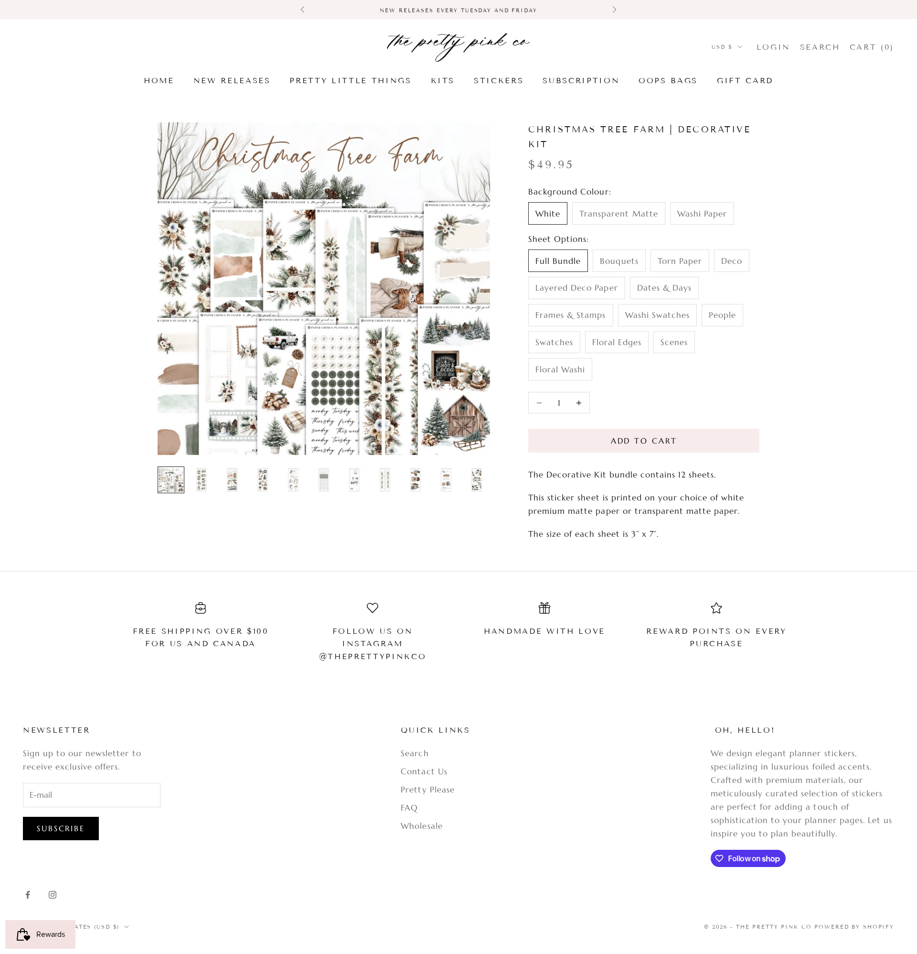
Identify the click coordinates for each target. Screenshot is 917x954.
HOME (159, 80)
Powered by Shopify (854, 926)
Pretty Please (427, 789)
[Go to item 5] (293, 479)
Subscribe (61, 828)
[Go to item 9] (415, 479)
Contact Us (424, 771)
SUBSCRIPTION (581, 80)
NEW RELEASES (232, 80)
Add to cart (644, 440)
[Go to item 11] (476, 479)
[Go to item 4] (262, 479)
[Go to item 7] (354, 479)
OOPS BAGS (668, 80)
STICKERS (498, 80)
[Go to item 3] (232, 479)
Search (414, 753)
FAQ (409, 807)
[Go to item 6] (323, 479)
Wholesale (421, 826)
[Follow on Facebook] (27, 895)
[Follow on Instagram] (52, 895)
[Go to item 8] (385, 479)
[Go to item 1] (171, 479)
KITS (443, 80)
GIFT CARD (745, 80)
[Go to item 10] (446, 479)
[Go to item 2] (201, 479)
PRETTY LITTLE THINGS (350, 80)
